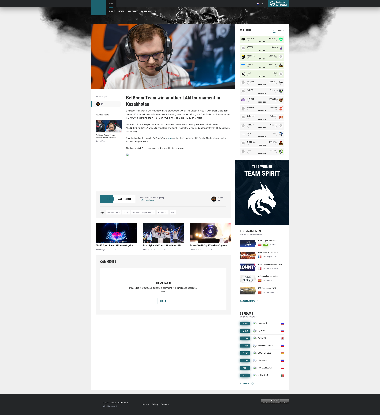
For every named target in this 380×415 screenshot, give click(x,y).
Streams (132, 11)
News (111, 4)
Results (281, 31)
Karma (145, 404)
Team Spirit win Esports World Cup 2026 (162, 245)
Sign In (163, 301)
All (274, 31)
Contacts (165, 404)
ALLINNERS (162, 212)
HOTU (126, 212)
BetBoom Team (113, 212)
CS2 (173, 212)
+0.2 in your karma (147, 200)
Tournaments (148, 11)
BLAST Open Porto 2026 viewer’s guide (114, 245)
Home (112, 11)
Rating (155, 404)
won (170, 138)
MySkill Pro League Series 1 (143, 212)
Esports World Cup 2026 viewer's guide (208, 245)
